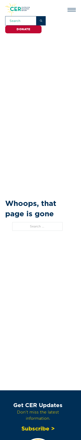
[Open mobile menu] (72, 9)
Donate (23, 29)
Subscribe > (38, 428)
